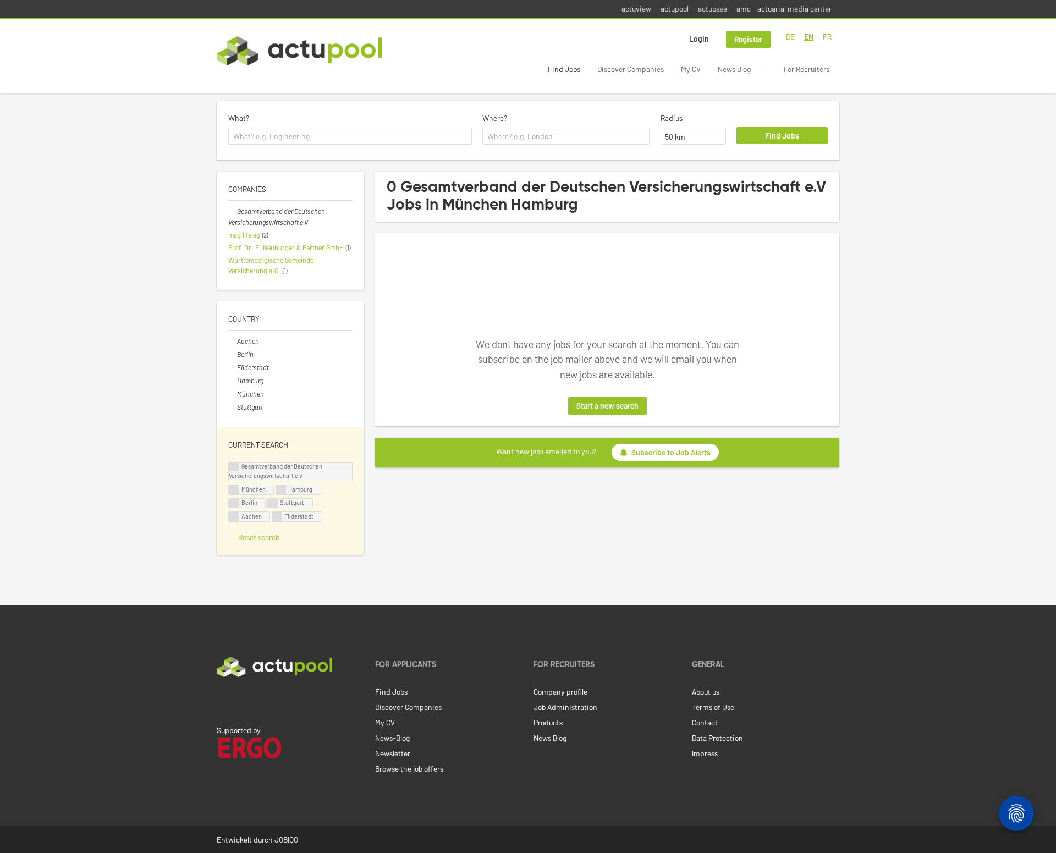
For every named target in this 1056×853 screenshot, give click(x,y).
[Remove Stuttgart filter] (232, 407)
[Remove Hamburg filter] (232, 380)
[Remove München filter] (232, 393)
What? (238, 118)
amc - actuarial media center (784, 8)
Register (748, 39)
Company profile (560, 691)
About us (705, 691)
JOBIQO (286, 839)
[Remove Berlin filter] (232, 354)
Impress (705, 753)
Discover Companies (630, 69)
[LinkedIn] (223, 700)
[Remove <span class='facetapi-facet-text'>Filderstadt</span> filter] (277, 516)
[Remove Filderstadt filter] (232, 367)
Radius (672, 118)
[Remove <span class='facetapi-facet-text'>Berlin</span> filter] (234, 503)
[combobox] (350, 136)
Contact (705, 722)
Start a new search (607, 405)
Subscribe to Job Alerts (671, 452)
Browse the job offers (409, 768)
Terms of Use (713, 707)
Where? (494, 118)
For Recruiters (806, 69)
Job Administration (565, 707)
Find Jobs (564, 69)
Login (699, 38)
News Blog (734, 69)
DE (790, 36)
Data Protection (717, 737)
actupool (675, 8)
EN (808, 36)
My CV (691, 69)
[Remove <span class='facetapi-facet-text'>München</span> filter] (234, 489)
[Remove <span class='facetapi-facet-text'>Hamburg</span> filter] (281, 489)
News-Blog (392, 737)
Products (548, 722)
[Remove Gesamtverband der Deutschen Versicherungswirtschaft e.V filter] (232, 211)
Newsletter (392, 753)
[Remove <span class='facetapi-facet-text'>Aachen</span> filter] (234, 516)
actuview (636, 8)
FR (827, 36)
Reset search (259, 537)
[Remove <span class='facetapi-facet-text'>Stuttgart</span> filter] (273, 503)
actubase (712, 8)
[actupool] (299, 50)
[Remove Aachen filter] (232, 341)
